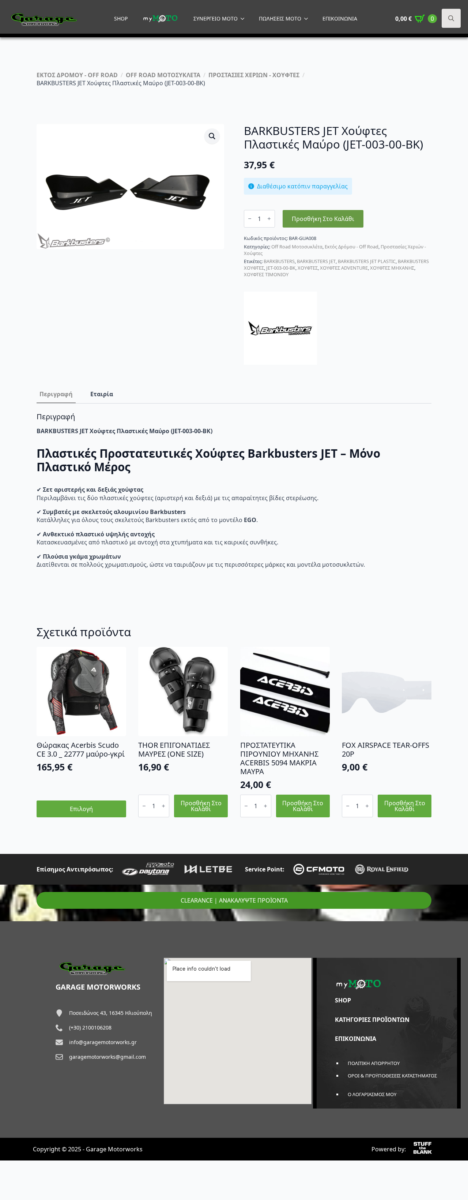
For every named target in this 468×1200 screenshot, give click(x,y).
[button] (212, 136)
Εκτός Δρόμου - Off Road (351, 246)
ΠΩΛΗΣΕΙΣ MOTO (280, 18)
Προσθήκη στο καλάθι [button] (201, 806)
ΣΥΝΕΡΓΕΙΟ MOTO (215, 18)
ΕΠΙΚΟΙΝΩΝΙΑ (339, 18)
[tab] (56, 394)
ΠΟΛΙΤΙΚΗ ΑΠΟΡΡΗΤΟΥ (374, 1063)
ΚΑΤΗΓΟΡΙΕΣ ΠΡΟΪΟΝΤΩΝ (372, 1020)
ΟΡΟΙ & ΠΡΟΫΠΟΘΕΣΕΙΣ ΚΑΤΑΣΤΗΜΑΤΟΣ (392, 1075)
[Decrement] (250, 218)
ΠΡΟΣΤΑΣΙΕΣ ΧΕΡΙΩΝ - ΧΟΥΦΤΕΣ (253, 75)
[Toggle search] (451, 18)
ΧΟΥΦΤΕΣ (308, 268)
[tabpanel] (234, 490)
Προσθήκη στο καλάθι (323, 219)
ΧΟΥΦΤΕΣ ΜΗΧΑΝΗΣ (392, 268)
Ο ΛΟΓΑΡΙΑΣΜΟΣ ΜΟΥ (372, 1094)
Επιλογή (81, 809)
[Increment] (269, 218)
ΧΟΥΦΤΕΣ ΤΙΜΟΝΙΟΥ (266, 274)
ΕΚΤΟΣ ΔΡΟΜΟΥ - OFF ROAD (77, 75)
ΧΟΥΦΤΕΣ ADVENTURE (344, 268)
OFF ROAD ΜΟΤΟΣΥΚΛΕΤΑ (163, 75)
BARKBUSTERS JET (316, 261)
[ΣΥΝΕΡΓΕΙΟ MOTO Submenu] (245, 19)
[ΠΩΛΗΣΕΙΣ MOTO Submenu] (308, 19)
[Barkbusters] (280, 328)
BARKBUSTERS (279, 261)
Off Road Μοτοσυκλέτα (296, 246)
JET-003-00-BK (280, 268)
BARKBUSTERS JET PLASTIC (367, 261)
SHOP (121, 18)
